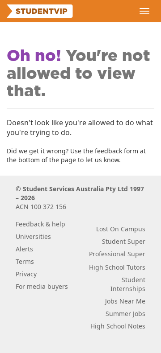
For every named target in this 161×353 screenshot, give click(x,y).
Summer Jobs (125, 313)
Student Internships (127, 284)
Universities (33, 236)
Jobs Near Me (125, 301)
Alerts (24, 249)
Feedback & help (40, 224)
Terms (25, 261)
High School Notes (117, 326)
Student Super (123, 241)
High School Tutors (117, 267)
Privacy (26, 274)
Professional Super (117, 254)
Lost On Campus (120, 229)
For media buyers (42, 286)
